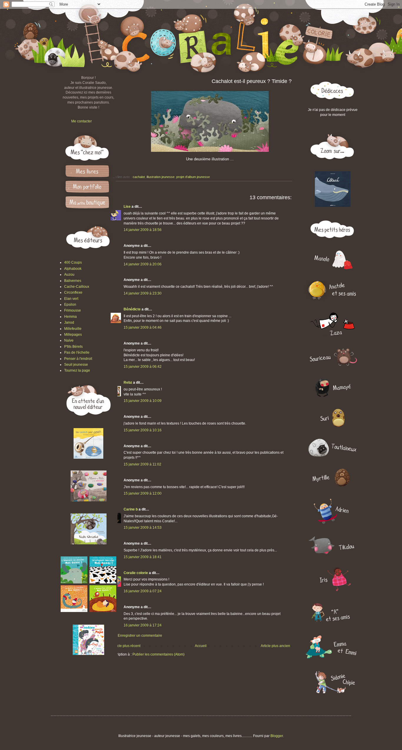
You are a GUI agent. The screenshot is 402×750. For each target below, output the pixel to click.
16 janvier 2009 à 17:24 (143, 625)
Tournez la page (77, 370)
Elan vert (71, 299)
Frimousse (72, 310)
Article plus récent (126, 646)
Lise (127, 206)
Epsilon (70, 304)
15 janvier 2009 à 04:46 (143, 327)
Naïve (69, 340)
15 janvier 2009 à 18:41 (143, 557)
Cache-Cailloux (76, 287)
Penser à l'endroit (78, 359)
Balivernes (72, 281)
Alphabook (73, 269)
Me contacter (81, 121)
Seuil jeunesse (76, 364)
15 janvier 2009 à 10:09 (143, 401)
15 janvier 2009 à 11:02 (142, 464)
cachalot (139, 177)
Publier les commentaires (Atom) (158, 654)
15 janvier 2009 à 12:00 (143, 493)
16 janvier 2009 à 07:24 (143, 591)
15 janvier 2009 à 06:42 (143, 367)
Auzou (69, 274)
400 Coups (73, 262)
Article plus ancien (275, 646)
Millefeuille (73, 329)
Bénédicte (132, 309)
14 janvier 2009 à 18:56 (143, 230)
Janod (69, 322)
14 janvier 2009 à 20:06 (143, 264)
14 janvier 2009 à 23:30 (143, 293)
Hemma (70, 317)
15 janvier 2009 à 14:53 (143, 528)
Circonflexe (73, 292)
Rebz (128, 382)
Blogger (276, 736)
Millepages (73, 334)
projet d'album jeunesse (193, 177)
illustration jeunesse (161, 177)
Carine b (131, 509)
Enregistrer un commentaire (140, 635)
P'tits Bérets (73, 347)
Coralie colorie (136, 573)
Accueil (201, 646)
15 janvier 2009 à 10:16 (143, 430)
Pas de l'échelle (76, 352)
